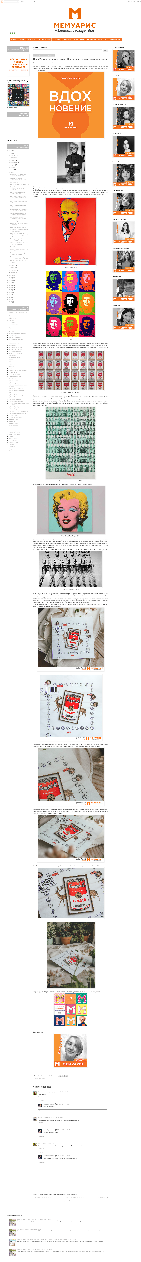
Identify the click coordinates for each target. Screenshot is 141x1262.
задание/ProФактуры (15, 351)
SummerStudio (96, 866)
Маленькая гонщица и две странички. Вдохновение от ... (19, 197)
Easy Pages (12, 447)
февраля (13, 270)
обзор (10, 368)
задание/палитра (14, 343)
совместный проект (14, 432)
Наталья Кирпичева (44, 1117)
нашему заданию (94, 992)
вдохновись (42, 1078)
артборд (11, 320)
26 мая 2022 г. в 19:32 (57, 1117)
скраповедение (13, 430)
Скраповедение (114, 39)
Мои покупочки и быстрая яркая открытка (17, 193)
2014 (10, 292)
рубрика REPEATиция (15, 417)
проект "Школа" (13, 372)
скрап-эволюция (13, 428)
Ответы (42, 1100)
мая (12, 172)
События (56, 39)
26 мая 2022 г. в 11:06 (62, 1092)
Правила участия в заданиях (73, 39)
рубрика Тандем (13, 409)
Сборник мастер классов (96, 39)
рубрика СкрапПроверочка (16, 407)
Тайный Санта (13, 438)
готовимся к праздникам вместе (18, 333)
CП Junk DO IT (13, 444)
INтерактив (12, 449)
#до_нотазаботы (14, 315)
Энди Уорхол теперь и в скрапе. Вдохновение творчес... (17, 188)
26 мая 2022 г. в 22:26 (47, 1143)
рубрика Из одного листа (16, 388)
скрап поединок (13, 423)
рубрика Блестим (14, 381)
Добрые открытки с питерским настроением (19, 230)
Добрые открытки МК (15, 337)
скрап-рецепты (13, 426)
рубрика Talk (12, 378)
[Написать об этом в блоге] (61, 1076)
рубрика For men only (15, 415)
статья (11, 436)
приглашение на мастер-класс (18, 370)
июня (12, 170)
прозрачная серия (14, 374)
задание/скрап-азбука (15, 347)
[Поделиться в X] (63, 1076)
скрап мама (12, 421)
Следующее (37, 1197)
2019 (10, 280)
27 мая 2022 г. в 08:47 (63, 1130)
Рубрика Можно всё (14, 393)
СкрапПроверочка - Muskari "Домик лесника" (18, 206)
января (13, 272)
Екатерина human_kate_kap (46, 1092)
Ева (39, 1143)
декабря (13, 155)
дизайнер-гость (13, 335)
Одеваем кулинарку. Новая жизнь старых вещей (18, 175)
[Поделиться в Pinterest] (67, 1076)
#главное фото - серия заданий (18, 313)
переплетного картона (40, 813)
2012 (10, 297)
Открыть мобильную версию (70, 1201)
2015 (10, 290)
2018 (10, 282)
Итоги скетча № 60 (15, 182)
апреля (13, 265)
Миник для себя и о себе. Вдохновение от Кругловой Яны (19, 235)
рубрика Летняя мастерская (17, 390)
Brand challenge (13, 442)
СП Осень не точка (14, 434)
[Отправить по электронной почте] (59, 1076)
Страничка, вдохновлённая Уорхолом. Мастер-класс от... (19, 213)
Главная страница (18, 39)
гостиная (11, 331)
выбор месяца (13, 329)
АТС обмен (12, 322)
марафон (11, 360)
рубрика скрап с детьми (16, 401)
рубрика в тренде (14, 383)
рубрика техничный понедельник (18, 411)
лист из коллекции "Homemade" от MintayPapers (63, 866)
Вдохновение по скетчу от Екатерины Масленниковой (19, 257)
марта (12, 267)
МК (10, 362)
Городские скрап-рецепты (18, 227)
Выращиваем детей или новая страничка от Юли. (19, 239)
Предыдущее (104, 1197)
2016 (10, 287)
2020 (10, 278)
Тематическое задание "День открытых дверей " (18, 253)
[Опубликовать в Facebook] (65, 1076)
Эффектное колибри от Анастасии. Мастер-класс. (18, 178)
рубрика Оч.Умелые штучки (17, 395)
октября (13, 160)
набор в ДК (12, 364)
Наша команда (44, 39)
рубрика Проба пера (15, 399)
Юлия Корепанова (48, 1104)
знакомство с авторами (15, 353)
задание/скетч (13, 345)
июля (12, 167)
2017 (10, 285)
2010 (10, 299)
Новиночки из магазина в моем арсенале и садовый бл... (19, 210)
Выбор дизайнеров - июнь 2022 (19, 184)
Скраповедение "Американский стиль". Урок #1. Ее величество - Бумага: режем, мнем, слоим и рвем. (46, 1239)
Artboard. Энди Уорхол (16, 221)
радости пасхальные (15, 376)
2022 (10, 153)
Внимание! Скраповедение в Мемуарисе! (29, 1229)
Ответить (41, 1097)
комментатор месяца (15, 357)
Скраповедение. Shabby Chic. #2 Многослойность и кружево (35, 1219)
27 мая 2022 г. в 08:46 (63, 1104)
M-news (12, 246)
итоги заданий (13, 355)
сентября (13, 162)
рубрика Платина (14, 397)
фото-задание (13, 440)
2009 (10, 302)
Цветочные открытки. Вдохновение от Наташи (18, 217)
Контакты (31, 39)
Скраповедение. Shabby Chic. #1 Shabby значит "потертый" (34, 1249)
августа (13, 165)
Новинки (11, 366)
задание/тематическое (15, 349)
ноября (13, 158)
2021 (10, 275)
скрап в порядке (13, 419)
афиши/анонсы (13, 325)
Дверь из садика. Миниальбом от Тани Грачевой (19, 243)
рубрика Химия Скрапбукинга (17, 413)
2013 (10, 295)
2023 (10, 151)
